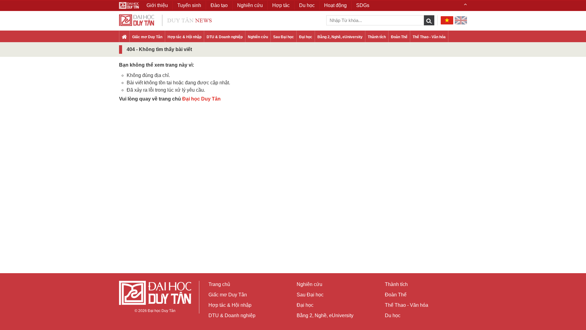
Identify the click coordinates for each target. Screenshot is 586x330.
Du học (392, 315)
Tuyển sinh (189, 5)
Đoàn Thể (399, 37)
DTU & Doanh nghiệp (225, 37)
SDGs (362, 5)
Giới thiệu (157, 5)
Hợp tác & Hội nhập (184, 37)
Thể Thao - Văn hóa (429, 37)
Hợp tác (281, 5)
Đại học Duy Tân (201, 98)
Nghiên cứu (258, 37)
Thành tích (377, 37)
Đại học (305, 37)
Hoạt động (335, 5)
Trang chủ (219, 284)
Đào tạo (219, 5)
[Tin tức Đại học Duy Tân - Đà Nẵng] (165, 19)
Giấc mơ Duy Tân (147, 37)
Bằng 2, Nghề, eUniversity (340, 37)
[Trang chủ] (124, 37)
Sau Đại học (283, 37)
